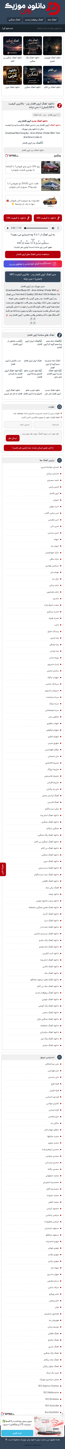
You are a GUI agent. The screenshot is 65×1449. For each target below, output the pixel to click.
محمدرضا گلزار (52, 1189)
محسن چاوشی (52, 1156)
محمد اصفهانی (52, 1175)
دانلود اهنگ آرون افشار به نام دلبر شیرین (13, 392)
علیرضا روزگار (53, 769)
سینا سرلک (54, 703)
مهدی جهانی (53, 1248)
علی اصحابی (53, 756)
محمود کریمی (53, 1208)
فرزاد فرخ (55, 1083)
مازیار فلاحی (53, 1116)
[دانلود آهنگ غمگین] (32, 75)
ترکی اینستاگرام (52, 808)
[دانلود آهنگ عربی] (12, 75)
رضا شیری (54, 638)
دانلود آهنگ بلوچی (50, 999)
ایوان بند (55, 546)
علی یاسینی (53, 1077)
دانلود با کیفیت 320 (46, 218)
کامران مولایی (52, 1103)
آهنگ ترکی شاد (52, 887)
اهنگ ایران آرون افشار (33, 360)
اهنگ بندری (53, 1346)
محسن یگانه (53, 1169)
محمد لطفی (53, 1202)
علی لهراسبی (53, 1070)
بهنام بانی (54, 572)
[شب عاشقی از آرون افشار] (13, 349)
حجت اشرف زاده (51, 605)
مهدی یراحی (53, 1261)
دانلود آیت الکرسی (50, 953)
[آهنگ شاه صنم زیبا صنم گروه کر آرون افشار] (52, 349)
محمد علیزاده (53, 1195)
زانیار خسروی (53, 664)
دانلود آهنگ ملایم (51, 1045)
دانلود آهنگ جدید (39, 121)
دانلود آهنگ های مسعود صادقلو (44, 979)
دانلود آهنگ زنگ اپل (50, 1038)
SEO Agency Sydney (48, 1386)
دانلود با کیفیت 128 (16, 218)
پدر (44, 114)
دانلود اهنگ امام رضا (49, 815)
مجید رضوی (53, 1142)
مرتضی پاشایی (52, 1215)
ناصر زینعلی (54, 1300)
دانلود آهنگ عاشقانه (50, 1025)
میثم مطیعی (53, 1280)
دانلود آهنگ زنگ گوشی (48, 1005)
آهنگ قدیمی (53, 802)
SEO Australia (52, 1405)
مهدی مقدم (53, 1254)
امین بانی (54, 526)
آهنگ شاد (51, 19)
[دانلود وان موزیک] (32, 8)
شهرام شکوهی (52, 730)
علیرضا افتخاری (52, 762)
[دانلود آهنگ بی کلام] (52, 75)
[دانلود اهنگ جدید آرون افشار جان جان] (52, 378)
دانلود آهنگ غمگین (33, 87)
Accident (39, 1445)
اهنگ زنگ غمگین (51, 1353)
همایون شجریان (51, 1313)
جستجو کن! (7, 28)
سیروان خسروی (52, 690)
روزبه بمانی (54, 657)
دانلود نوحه (54, 894)
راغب (56, 624)
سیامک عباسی (52, 683)
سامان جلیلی (53, 670)
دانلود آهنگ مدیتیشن (48, 868)
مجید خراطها (53, 1136)
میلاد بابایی (53, 1287)
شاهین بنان (53, 716)
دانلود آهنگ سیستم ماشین (46, 933)
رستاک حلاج (53, 631)
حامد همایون (53, 592)
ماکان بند (54, 1123)
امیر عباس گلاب (51, 513)
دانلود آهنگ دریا (51, 920)
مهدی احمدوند (52, 1241)
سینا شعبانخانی (52, 710)
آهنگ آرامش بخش (50, 795)
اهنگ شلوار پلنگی (51, 1366)
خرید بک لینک (52, 1372)
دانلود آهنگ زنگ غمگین (32, 59)
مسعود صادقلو (52, 1235)
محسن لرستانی (52, 1162)
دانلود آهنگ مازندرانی (49, 1032)
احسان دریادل (52, 473)
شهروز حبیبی (53, 743)
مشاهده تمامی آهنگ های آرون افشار (32, 254)
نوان (57, 1307)
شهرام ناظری (53, 736)
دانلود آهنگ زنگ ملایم (49, 940)
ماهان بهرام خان (51, 1129)
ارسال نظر (12, 438)
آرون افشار (54, 493)
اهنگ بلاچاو (53, 1340)
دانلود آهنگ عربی (13, 87)
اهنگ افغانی (53, 1333)
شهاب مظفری (53, 723)
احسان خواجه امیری (50, 467)
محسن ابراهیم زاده (50, 1149)
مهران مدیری (53, 1274)
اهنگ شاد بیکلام (51, 1359)
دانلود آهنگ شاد (51, 973)
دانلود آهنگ (55, 125)
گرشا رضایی (54, 1110)
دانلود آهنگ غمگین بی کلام (12, 59)
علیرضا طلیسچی (51, 776)
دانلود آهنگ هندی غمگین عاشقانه (44, 907)
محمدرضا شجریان (51, 1182)
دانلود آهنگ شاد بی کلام (48, 986)
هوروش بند (54, 1320)
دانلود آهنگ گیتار (51, 913)
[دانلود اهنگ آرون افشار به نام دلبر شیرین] (13, 378)
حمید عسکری (53, 611)
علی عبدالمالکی (52, 1064)
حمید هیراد (54, 618)
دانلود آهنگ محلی (50, 1012)
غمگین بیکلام (53, 828)
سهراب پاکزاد (53, 677)
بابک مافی (54, 559)
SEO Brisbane (52, 1399)
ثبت (33, 239)
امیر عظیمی (53, 519)
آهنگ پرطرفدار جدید (34, 19)
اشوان (56, 500)
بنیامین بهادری (52, 565)
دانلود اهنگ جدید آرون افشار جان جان (53, 392)
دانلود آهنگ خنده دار (49, 927)
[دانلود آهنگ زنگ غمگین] (32, 45)
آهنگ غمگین (14, 19)
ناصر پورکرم (54, 1294)
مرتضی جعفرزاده (51, 1221)
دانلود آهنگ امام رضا (49, 959)
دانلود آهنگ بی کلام (52, 87)
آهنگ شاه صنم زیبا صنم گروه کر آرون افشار (52, 364)
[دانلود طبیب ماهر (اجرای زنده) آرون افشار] (33, 378)
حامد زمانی (54, 585)
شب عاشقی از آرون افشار (13, 362)
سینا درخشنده (52, 697)
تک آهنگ (37, 114)
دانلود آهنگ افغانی (50, 881)
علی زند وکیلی (52, 789)
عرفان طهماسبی (52, 749)
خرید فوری (17, 1433)
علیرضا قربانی (53, 782)
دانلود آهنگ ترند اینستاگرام (46, 874)
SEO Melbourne (51, 1392)
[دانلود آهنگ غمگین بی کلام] (12, 45)
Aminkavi (35, 1445)
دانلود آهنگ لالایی (50, 966)
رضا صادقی (54, 644)
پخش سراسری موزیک (49, 1379)
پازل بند (55, 578)
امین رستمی (53, 532)
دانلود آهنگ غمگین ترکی (48, 1019)
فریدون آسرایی (52, 1096)
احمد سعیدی (53, 480)
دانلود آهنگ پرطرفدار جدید (47, 992)
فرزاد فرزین (54, 1090)
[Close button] (62, 1414)
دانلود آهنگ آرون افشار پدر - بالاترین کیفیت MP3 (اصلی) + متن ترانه (31, 105)
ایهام (56, 539)
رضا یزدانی (54, 651)
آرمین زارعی (54, 486)
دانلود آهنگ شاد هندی (49, 946)
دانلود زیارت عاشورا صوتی (47, 900)
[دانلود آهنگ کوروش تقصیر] (52, 45)
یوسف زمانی (53, 1326)
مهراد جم (55, 1267)
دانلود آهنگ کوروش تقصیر (52, 59)
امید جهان (54, 506)
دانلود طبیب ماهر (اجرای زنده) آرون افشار (33, 392)
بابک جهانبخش (52, 552)
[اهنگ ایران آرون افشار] (33, 349)
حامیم (56, 598)
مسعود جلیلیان (52, 1228)
